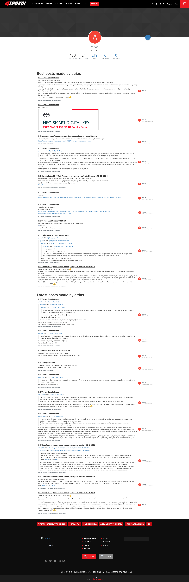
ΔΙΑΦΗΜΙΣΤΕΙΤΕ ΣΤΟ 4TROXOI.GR (119, 572)
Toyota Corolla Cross (56, 151)
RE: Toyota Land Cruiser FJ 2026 (52, 221)
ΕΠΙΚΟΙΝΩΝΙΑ (98, 572)
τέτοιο (47, 459)
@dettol (40, 302)
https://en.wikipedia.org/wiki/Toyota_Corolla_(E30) (54, 213)
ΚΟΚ (149, 524)
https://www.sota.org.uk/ (46, 185)
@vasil (40, 238)
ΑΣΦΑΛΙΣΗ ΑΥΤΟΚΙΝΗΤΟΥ (111, 524)
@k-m (42, 240)
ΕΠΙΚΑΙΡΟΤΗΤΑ (90, 538)
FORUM (87, 548)
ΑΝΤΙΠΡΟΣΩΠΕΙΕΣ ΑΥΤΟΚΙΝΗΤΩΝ (52, 524)
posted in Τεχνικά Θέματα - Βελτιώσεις (49, 262)
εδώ (56, 459)
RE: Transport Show (46, 362)
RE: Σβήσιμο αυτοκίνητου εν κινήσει (54, 235)
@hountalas (42, 416)
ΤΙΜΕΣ (86, 545)
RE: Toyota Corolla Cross (48, 78)
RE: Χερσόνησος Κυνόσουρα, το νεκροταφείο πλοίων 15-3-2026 (66, 267)
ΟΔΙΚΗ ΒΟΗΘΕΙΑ (90, 524)
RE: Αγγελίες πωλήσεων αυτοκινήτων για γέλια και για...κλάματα (67, 136)
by (90, 579)
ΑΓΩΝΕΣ (106, 538)
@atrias (45, 246)
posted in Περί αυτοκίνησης (46, 143)
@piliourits (41, 394)
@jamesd (41, 151)
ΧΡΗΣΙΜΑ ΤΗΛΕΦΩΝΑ (135, 524)
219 (94, 55)
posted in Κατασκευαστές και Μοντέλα (49, 100)
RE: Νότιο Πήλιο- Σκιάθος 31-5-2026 (54, 350)
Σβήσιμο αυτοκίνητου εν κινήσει (58, 238)
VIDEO (105, 545)
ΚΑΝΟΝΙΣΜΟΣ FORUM (82, 572)
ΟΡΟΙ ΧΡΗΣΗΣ (66, 572)
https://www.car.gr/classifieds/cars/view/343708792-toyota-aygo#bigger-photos (64, 141)
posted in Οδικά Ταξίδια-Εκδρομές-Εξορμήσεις (52, 187)
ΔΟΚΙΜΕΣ (88, 542)
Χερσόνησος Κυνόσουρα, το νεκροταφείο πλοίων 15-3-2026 (69, 448)
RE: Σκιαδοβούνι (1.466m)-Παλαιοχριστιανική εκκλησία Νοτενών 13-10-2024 (73, 176)
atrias (144, 90)
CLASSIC (106, 542)
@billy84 (41, 448)
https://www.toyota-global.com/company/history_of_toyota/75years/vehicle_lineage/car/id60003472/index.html (74, 211)
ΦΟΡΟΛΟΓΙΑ (74, 524)
